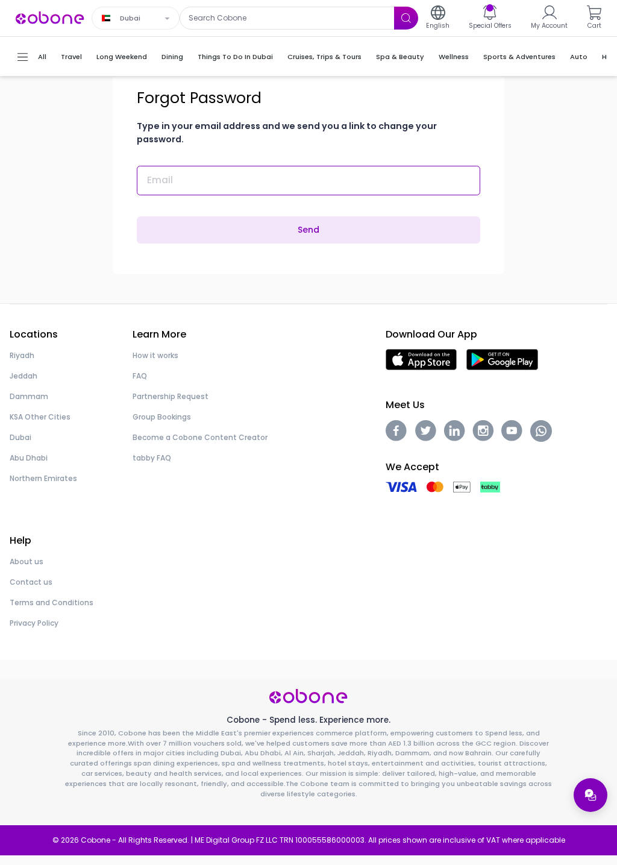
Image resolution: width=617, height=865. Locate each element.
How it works (155, 355)
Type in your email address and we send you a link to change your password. (287, 132)
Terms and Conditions (51, 602)
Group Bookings (162, 417)
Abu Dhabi (29, 458)
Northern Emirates (43, 478)
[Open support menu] (590, 795)
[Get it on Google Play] (502, 359)
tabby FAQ (152, 458)
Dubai (20, 437)
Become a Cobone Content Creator (200, 437)
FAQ (140, 376)
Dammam (29, 396)
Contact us (31, 582)
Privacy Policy (34, 623)
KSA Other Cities (40, 417)
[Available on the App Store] (421, 359)
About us (26, 561)
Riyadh (22, 355)
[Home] (50, 17)
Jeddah (23, 376)
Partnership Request (170, 396)
